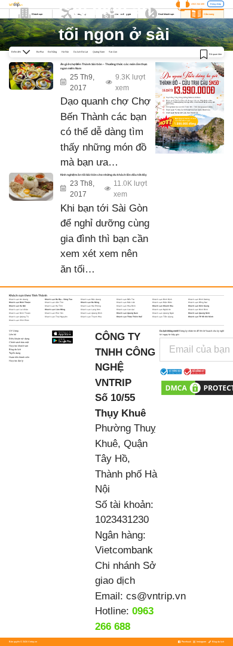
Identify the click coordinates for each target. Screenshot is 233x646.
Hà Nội (65, 51)
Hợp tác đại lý (16, 360)
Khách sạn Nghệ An (161, 309)
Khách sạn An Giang (18, 299)
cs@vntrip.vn (156, 596)
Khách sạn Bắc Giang (91, 299)
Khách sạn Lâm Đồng (55, 309)
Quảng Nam (99, 51)
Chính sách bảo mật (19, 342)
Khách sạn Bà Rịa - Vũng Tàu (58, 299)
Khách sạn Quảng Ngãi (163, 313)
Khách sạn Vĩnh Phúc (19, 320)
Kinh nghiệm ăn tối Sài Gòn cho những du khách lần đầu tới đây (103, 174)
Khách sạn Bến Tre (125, 299)
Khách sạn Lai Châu (18, 309)
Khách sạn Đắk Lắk (125, 302)
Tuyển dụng (14, 352)
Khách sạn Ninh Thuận (19, 313)
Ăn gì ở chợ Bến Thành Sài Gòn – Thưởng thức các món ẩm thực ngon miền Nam (104, 66)
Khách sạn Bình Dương (199, 299)
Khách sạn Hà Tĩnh (54, 306)
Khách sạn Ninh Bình (198, 309)
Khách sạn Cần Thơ (54, 302)
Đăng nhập (215, 3)
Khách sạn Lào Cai (125, 309)
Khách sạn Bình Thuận (19, 302)
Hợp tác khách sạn (18, 345)
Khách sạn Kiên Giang (198, 306)
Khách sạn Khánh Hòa (162, 306)
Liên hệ (12, 334)
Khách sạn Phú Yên (54, 313)
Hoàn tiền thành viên (19, 357)
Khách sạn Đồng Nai (197, 302)
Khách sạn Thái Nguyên (56, 317)
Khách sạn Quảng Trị (19, 317)
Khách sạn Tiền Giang (162, 317)
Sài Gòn (113, 51)
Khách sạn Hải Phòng (91, 306)
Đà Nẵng (52, 51)
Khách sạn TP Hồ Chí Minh (200, 317)
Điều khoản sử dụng (19, 338)
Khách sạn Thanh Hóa (91, 317)
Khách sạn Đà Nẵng (90, 302)
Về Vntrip (14, 330)
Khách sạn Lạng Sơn (90, 309)
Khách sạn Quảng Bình (91, 313)
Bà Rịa (40, 51)
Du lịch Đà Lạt (80, 51)
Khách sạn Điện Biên (162, 302)
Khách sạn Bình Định (162, 299)
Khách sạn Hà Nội (17, 306)
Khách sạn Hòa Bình (126, 306)
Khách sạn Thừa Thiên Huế (129, 317)
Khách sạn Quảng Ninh (199, 313)
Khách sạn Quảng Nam (127, 313)
